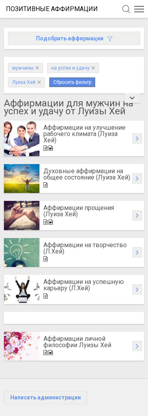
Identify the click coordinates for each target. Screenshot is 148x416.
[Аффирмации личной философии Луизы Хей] (21, 346)
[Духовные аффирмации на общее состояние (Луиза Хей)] (21, 178)
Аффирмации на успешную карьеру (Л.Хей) (83, 285)
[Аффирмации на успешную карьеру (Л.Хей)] (21, 289)
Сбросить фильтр (72, 82)
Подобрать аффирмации (69, 38)
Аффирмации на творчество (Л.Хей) (85, 248)
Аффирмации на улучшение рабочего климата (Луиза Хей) (84, 134)
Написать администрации (45, 397)
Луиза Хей (24, 82)
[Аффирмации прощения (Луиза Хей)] (21, 215)
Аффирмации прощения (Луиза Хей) (78, 211)
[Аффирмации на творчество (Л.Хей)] (21, 252)
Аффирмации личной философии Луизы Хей (77, 342)
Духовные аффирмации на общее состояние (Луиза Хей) (86, 174)
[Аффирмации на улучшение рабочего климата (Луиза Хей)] (21, 138)
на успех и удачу (70, 68)
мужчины (23, 68)
